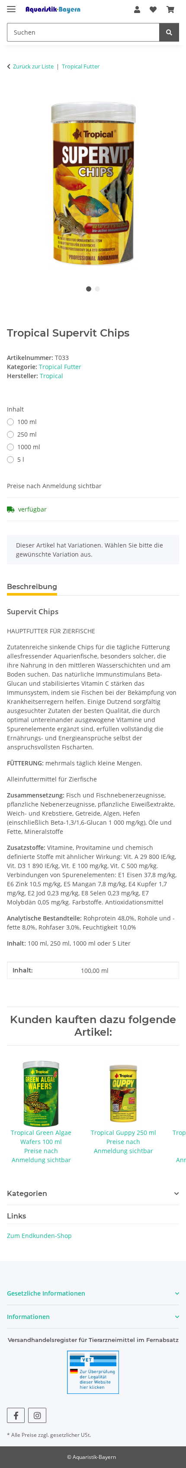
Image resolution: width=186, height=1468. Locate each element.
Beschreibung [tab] (32, 587)
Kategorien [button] (27, 1193)
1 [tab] (88, 289)
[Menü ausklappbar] (11, 5)
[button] (137, 9)
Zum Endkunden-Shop (39, 1235)
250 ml (27, 434)
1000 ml (28, 447)
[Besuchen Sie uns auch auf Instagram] (37, 1415)
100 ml (27, 422)
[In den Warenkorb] (14, 93)
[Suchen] (169, 32)
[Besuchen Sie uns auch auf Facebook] (16, 1415)
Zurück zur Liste (33, 66)
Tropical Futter (60, 367)
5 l (20, 459)
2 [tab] (97, 289)
